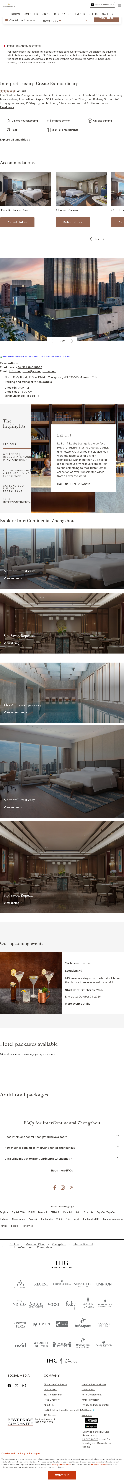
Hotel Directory (52, 1399)
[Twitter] (17, 1386)
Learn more (90, 1439)
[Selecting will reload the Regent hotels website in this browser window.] (41, 1283)
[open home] (4, 1246)
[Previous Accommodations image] (91, 239)
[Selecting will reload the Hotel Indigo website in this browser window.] (19, 1303)
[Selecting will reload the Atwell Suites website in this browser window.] (41, 1344)
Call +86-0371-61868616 (73, 484)
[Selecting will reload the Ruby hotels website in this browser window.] (71, 1303)
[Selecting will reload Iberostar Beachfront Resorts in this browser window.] (105, 1303)
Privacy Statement (99, 1464)
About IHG (49, 1405)
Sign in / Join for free (104, 5)
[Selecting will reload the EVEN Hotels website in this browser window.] (41, 1324)
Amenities (31, 14)
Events (80, 14)
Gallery (107, 14)
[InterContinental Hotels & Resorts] (10, 4)
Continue (62, 1475)
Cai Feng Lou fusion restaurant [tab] (13, 488)
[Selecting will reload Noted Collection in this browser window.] (36, 1303)
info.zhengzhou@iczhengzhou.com (32, 371)
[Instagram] (24, 1386)
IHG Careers (50, 1415)
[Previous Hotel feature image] (53, 341)
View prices (106, 17)
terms (98, 1461)
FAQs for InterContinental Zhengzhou (62, 1123)
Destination (63, 14)
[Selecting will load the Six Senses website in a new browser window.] (20, 1283)
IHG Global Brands (53, 1394)
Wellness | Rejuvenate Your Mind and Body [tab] (17, 457)
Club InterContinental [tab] (18, 501)
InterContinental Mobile (94, 1384)
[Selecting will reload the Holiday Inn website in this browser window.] (83, 1324)
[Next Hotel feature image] (70, 341)
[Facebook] (10, 1386)
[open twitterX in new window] (70, 1188)
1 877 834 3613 (43, 1422)
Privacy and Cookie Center (95, 1405)
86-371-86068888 (30, 367)
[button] (119, 5)
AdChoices (87, 1410)
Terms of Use (88, 1389)
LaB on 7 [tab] (10, 444)
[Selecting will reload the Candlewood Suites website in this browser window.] (103, 1344)
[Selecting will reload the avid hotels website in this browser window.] (20, 1344)
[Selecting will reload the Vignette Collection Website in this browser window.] (83, 1283)
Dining (46, 14)
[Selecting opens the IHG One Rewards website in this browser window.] (62, 1361)
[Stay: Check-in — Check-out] (20, 20)
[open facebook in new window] (53, 1188)
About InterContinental (55, 1384)
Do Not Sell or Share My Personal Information (67, 1410)
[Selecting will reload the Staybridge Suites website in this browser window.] (62, 1344)
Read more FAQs (62, 1170)
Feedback (87, 1415)
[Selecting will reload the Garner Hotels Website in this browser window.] (103, 1324)
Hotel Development (92, 1394)
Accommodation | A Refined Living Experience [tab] (17, 473)
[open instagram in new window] (61, 1188)
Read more (7, 107)
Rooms (16, 14)
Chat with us (50, 1389)
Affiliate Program (90, 1399)
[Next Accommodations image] (103, 239)
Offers (94, 14)
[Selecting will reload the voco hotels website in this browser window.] (53, 1303)
